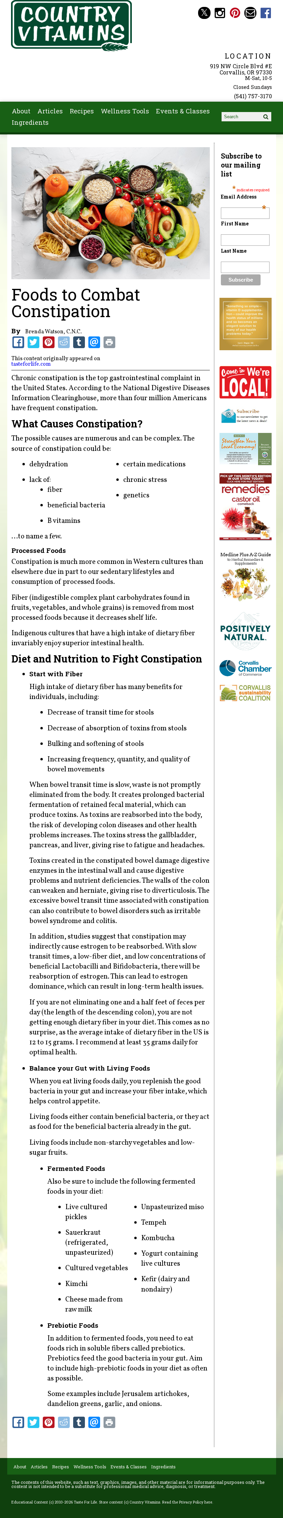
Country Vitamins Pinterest (235, 13)
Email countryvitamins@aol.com (250, 13)
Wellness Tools (125, 111)
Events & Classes (183, 111)
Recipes (82, 111)
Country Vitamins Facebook (266, 13)
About (21, 111)
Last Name (233, 250)
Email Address (243, 196)
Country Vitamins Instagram (220, 13)
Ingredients (30, 122)
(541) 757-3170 (253, 96)
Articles (50, 111)
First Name (234, 223)
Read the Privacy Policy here (187, 1502)
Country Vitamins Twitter (204, 13)
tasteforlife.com (31, 364)
